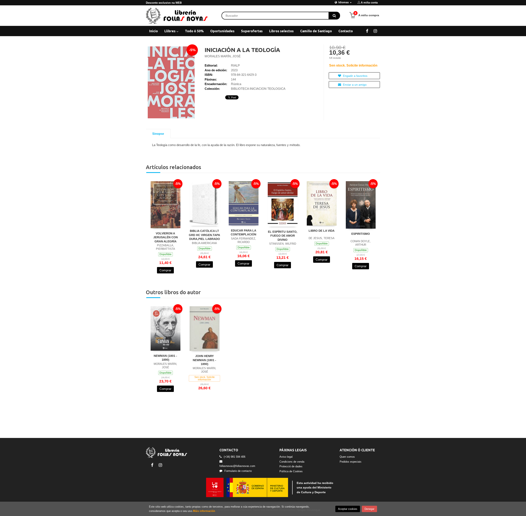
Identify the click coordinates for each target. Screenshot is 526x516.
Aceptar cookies (347, 508)
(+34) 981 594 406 (234, 456)
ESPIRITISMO (360, 233)
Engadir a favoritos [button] (354, 75)
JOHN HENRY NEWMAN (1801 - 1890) (204, 360)
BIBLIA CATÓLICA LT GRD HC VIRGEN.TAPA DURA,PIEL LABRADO (204, 235)
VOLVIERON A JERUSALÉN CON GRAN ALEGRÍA (165, 237)
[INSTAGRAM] (375, 31)
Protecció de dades (290, 466)
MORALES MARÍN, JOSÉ (223, 56)
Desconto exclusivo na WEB (164, 2)
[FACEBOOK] (367, 31)
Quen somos (347, 456)
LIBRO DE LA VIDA (322, 230)
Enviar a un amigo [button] (354, 84)
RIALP (235, 65)
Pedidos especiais (350, 461)
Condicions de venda (291, 461)
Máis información (204, 511)
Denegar (369, 508)
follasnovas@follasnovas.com (237, 466)
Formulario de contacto (238, 470)
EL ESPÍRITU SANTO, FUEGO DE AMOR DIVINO (282, 235)
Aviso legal (286, 456)
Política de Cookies (291, 471)
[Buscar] (334, 16)
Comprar (165, 270)
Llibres (170, 31)
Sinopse (158, 133)
